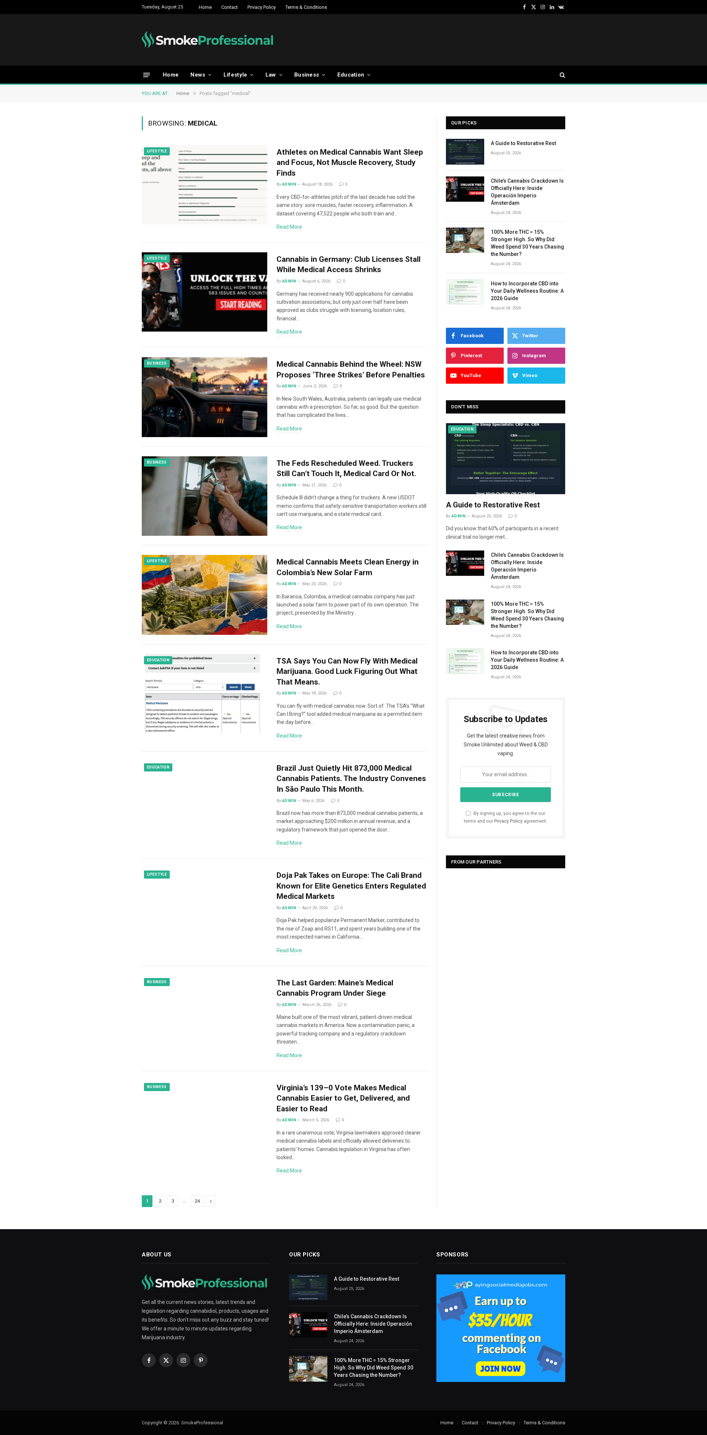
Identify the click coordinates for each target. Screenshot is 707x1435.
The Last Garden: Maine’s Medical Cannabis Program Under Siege (335, 988)
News (197, 74)
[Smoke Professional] (209, 40)
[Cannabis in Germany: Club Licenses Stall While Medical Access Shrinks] (204, 292)
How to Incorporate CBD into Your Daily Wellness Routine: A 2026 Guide (527, 291)
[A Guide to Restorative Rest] (465, 151)
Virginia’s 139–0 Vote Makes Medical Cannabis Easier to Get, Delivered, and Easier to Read (343, 1098)
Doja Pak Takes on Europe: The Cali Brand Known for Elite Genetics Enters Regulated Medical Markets (351, 886)
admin (289, 184)
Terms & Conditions (306, 7)
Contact (229, 7)
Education (351, 74)
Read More (289, 227)
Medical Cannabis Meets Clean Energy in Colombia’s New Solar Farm (348, 567)
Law (270, 74)
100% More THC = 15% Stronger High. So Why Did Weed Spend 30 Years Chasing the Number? (527, 243)
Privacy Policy (261, 7)
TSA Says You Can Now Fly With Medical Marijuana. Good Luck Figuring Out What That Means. (347, 671)
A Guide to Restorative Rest (523, 143)
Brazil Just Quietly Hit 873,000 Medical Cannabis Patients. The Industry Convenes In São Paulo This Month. (351, 779)
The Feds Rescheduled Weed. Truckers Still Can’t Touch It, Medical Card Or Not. (346, 468)
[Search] (561, 75)
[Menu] (146, 74)
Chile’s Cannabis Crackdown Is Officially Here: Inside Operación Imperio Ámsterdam (527, 192)
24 (197, 1201)
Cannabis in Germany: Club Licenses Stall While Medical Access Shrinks (349, 264)
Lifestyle (235, 74)
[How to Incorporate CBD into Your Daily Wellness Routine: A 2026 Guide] (465, 292)
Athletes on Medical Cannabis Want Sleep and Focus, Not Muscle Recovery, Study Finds (350, 162)
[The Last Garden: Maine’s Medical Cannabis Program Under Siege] (204, 1016)
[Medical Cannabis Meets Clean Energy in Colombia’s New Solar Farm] (204, 595)
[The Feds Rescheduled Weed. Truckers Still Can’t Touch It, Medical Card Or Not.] (204, 496)
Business (306, 74)
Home (205, 7)
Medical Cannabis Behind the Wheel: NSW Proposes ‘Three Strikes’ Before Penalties (351, 369)
